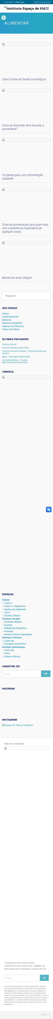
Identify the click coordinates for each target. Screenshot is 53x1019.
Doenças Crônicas (12, 637)
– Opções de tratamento (14, 609)
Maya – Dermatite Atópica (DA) (16, 357)
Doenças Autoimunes (13, 647)
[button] (3, 17)
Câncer (6, 600)
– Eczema (7, 625)
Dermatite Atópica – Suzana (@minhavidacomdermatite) (15, 361)
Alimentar (6, 320)
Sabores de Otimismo (13, 326)
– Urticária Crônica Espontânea (17, 634)
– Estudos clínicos (11, 615)
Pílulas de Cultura (10, 329)
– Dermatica (12, 622)
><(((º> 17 (45, 1015)
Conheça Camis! (9, 344)
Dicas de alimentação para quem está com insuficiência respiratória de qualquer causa (25, 228)
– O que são (8, 640)
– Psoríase (7, 631)
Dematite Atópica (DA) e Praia (15, 348)
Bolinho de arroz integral (17, 277)
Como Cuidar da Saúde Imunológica (24, 79)
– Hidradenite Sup (14, 628)
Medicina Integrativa (12, 323)
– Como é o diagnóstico (14, 606)
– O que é (7, 603)
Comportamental (10, 316)
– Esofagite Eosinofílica (14, 644)
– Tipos (6, 612)
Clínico (5, 313)
